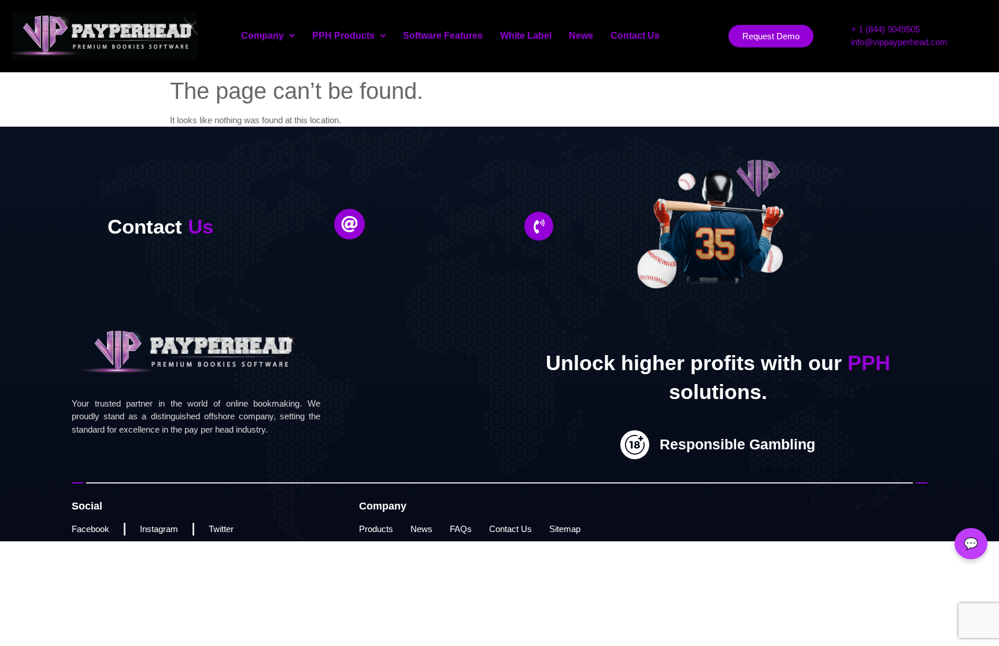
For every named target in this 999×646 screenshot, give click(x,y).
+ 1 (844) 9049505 (885, 29)
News (581, 35)
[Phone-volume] (538, 226)
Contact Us (635, 35)
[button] (268, 36)
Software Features (443, 35)
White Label (526, 35)
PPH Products (343, 35)
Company (262, 35)
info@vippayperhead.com (899, 42)
